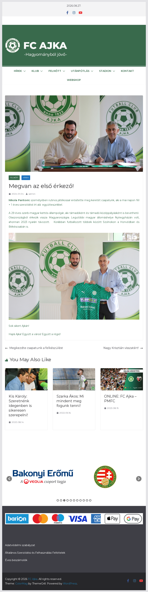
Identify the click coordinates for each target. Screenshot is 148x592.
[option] (43, 477)
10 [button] (87, 500)
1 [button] (58, 500)
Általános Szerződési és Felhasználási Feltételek (35, 552)
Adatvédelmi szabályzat (20, 545)
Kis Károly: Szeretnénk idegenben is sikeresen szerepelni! (20, 405)
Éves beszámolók (16, 560)
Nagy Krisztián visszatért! (121, 348)
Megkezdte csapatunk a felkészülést (36, 348)
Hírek (18, 71)
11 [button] (90, 500)
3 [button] (64, 500)
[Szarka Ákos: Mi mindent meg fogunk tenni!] (74, 370)
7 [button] (77, 500)
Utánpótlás (80, 71)
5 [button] (71, 500)
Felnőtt (55, 71)
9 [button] (84, 500)
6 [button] (74, 500)
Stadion (105, 71)
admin (32, 193)
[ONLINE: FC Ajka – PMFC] (122, 370)
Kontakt (127, 71)
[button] (24, 71)
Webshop (74, 80)
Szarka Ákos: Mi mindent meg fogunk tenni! (70, 401)
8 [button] (80, 500)
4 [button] (67, 500)
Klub (35, 71)
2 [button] (61, 500)
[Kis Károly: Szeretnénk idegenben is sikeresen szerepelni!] (26, 370)
